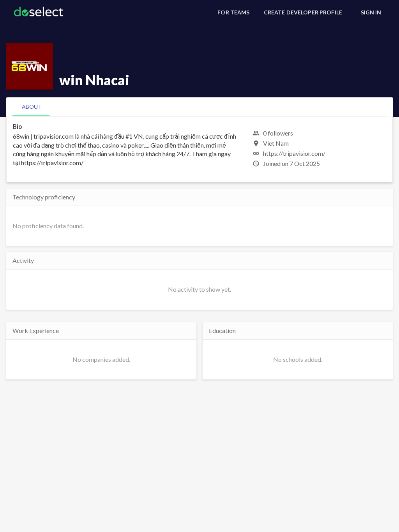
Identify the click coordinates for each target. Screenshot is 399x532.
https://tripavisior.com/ (294, 153)
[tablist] (199, 106)
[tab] (31, 106)
